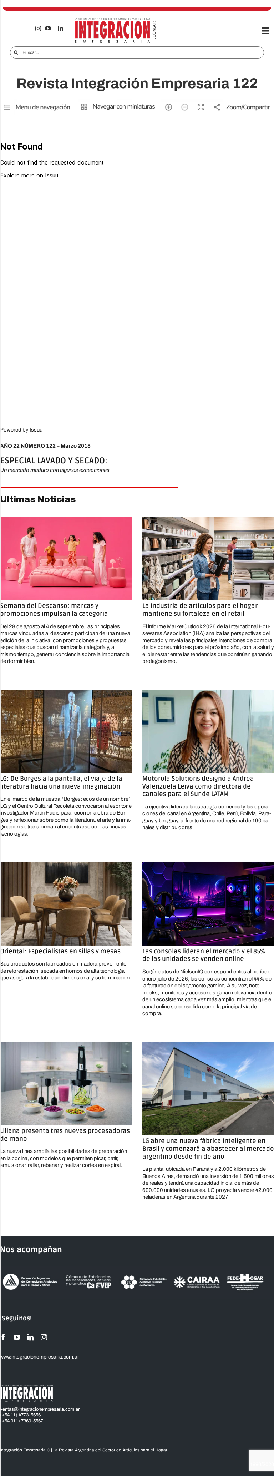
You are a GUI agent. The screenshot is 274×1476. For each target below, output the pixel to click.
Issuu (36, 430)
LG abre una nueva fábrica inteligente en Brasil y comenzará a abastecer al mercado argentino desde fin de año (208, 1148)
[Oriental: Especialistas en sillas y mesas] (66, 903)
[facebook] (3, 1337)
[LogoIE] (115, 20)
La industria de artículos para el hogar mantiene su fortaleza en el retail (200, 610)
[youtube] (48, 28)
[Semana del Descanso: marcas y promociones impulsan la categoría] (66, 558)
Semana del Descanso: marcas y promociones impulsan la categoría (54, 610)
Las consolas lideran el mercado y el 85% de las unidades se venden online (203, 955)
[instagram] (38, 28)
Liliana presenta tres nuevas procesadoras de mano (65, 1135)
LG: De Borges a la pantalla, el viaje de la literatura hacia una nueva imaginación (61, 782)
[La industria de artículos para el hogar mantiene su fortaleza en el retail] (208, 558)
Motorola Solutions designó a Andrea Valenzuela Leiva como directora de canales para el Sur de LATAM (198, 786)
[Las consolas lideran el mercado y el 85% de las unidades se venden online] (208, 903)
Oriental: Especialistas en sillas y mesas (60, 951)
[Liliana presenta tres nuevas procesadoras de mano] (66, 1083)
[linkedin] (60, 28)
